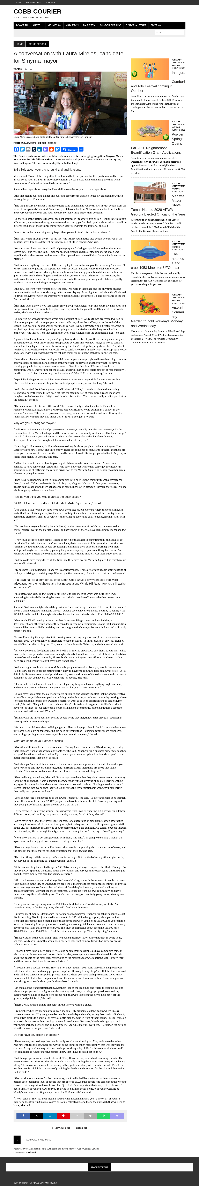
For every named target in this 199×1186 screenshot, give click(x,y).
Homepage (51, 2)
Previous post (62, 1127)
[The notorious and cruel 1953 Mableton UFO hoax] (150, 259)
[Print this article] (90, 1116)
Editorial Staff (33, 2)
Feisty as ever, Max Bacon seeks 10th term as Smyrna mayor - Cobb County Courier (56, 1148)
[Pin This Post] (63, 1116)
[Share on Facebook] (23, 1116)
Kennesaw (54, 25)
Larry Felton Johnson (35, 143)
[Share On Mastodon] (117, 1116)
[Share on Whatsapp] (103, 1116)
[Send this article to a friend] (76, 1116)
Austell (37, 25)
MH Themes (51, 1183)
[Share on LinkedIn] (50, 1116)
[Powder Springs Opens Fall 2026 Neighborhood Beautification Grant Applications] (150, 139)
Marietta (89, 25)
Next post (81, 1127)
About (19, 2)
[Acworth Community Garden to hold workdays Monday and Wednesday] (150, 312)
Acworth (22, 25)
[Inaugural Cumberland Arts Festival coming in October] (150, 77)
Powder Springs (110, 25)
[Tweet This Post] (36, 1116)
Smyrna (156, 25)
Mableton (72, 25)
